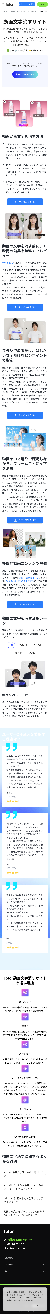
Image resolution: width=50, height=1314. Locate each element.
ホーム (4, 11)
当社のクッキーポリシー (26, 1297)
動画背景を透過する (28, 577)
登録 (42, 4)
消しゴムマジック (29, 11)
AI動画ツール (15, 11)
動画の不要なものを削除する (20, 581)
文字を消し (7, 263)
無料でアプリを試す (26, 4)
